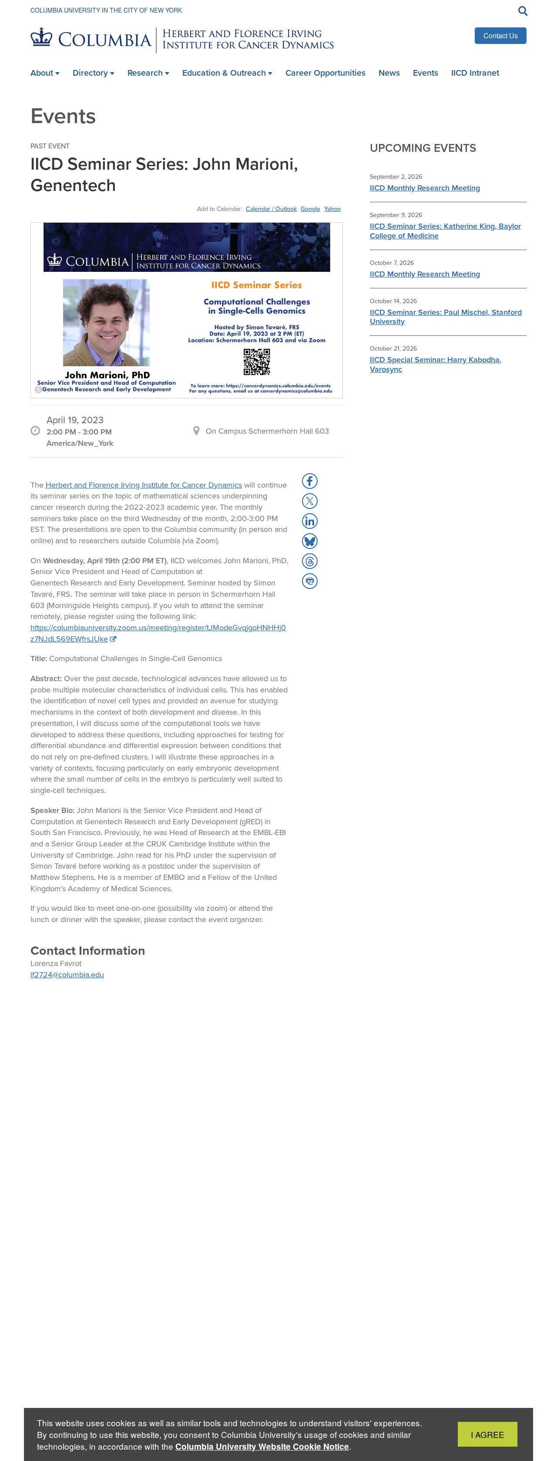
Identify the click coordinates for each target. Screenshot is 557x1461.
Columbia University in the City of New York (106, 10)
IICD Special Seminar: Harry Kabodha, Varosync (435, 364)
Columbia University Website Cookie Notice (262, 1446)
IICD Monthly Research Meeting (425, 188)
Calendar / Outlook (271, 208)
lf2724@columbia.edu (67, 974)
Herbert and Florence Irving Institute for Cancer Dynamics (144, 485)
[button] (310, 481)
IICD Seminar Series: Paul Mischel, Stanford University (446, 317)
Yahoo (332, 208)
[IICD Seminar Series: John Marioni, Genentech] (186, 310)
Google (310, 208)
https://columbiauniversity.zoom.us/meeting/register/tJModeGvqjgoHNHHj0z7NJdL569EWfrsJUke (158, 633)
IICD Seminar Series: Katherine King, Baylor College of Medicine (445, 231)
